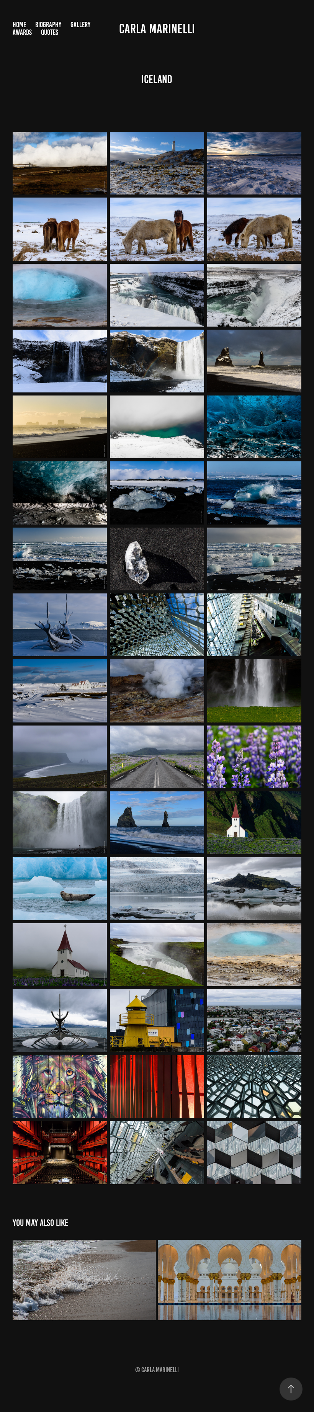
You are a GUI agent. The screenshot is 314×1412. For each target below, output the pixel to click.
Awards (22, 32)
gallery (80, 25)
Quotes (49, 32)
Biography (48, 25)
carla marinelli (157, 28)
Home (19, 25)
